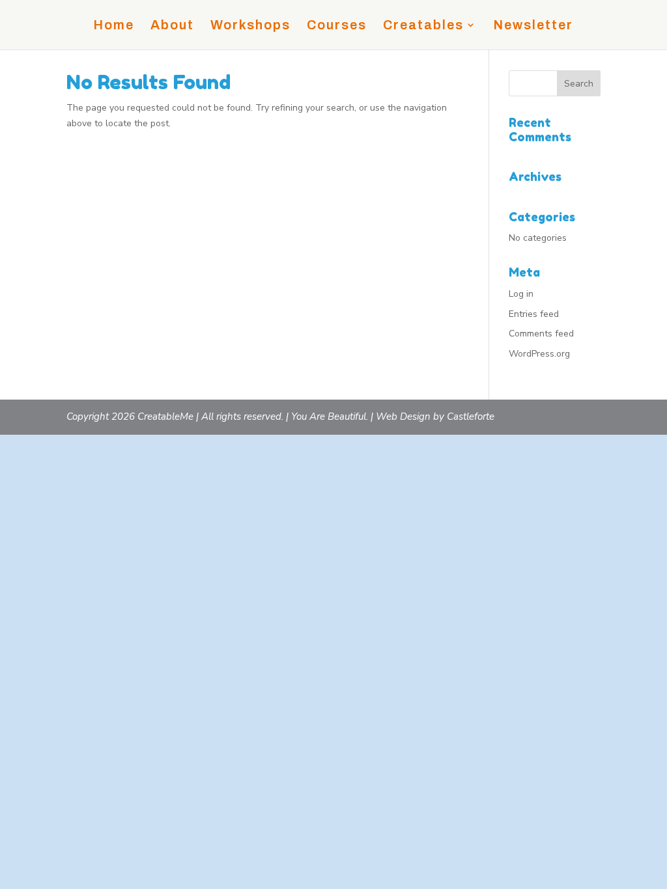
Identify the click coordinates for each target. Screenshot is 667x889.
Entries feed (534, 314)
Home (113, 26)
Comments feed (541, 333)
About (172, 26)
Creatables (423, 26)
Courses (337, 26)
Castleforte (470, 416)
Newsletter (533, 26)
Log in (521, 294)
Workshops (250, 26)
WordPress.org (539, 354)
